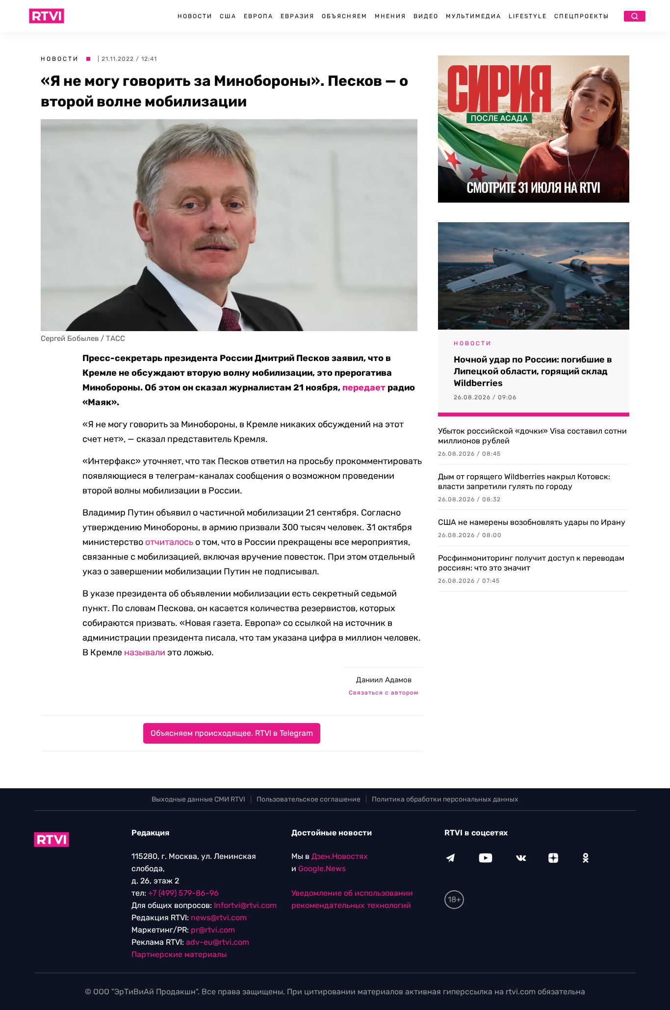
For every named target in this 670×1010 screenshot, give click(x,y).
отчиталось (169, 542)
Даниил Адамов (384, 679)
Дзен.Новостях (339, 856)
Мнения (390, 16)
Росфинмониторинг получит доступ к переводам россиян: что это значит (531, 562)
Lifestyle (528, 16)
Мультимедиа (473, 16)
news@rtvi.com (219, 917)
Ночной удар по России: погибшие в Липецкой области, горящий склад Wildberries (533, 371)
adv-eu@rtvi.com (217, 942)
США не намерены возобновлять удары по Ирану (531, 522)
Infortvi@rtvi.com (245, 905)
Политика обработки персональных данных (445, 799)
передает (364, 387)
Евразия (297, 16)
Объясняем (344, 16)
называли (144, 652)
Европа (258, 16)
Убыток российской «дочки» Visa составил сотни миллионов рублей (532, 435)
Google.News (322, 868)
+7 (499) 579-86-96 (183, 893)
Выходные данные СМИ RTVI (198, 799)
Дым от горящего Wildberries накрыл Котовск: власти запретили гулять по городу (524, 481)
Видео (425, 16)
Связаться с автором (383, 692)
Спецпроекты (581, 16)
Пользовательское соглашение (309, 799)
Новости (195, 16)
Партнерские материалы (179, 954)
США (228, 16)
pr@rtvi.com (213, 929)
